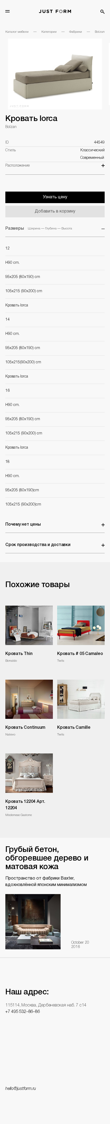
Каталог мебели (17, 31)
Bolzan (100, 31)
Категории (49, 31)
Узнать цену (55, 197)
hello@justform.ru (20, 1089)
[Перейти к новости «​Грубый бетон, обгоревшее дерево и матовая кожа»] (33, 921)
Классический (92, 150)
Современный (92, 158)
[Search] (102, 12)
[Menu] (7, 11)
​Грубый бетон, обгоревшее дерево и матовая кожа (46, 858)
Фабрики (75, 31)
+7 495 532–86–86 (22, 1012)
